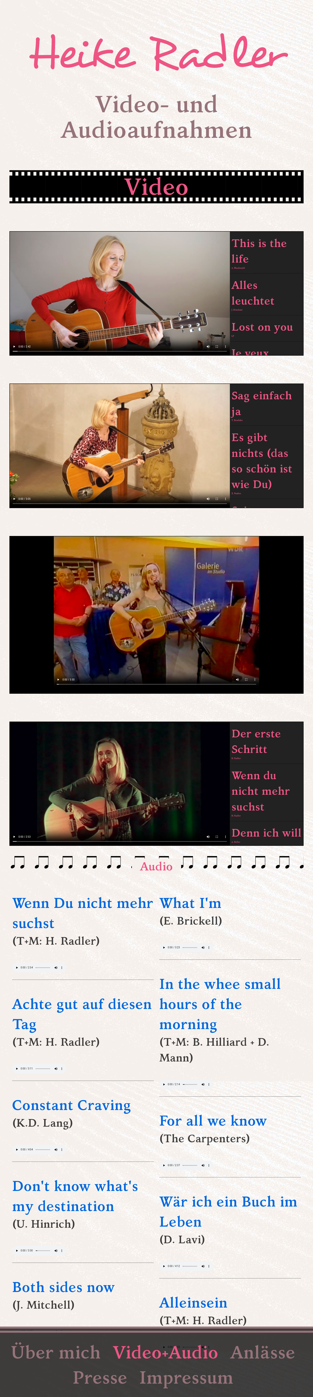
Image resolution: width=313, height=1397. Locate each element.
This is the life (259, 252)
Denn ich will (266, 834)
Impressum (186, 1377)
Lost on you (262, 328)
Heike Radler (156, 54)
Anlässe (262, 1352)
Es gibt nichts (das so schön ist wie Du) (261, 462)
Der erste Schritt (256, 743)
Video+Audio (165, 1352)
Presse (100, 1377)
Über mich (56, 1352)
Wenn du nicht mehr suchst (260, 792)
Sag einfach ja (261, 405)
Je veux (250, 354)
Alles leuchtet (253, 294)
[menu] (266, 293)
